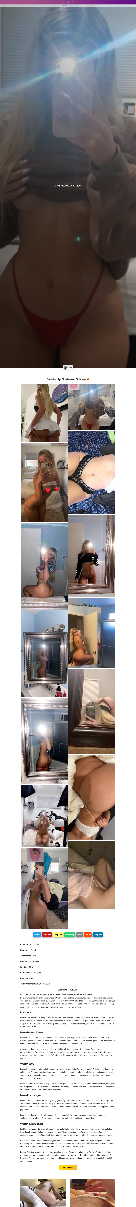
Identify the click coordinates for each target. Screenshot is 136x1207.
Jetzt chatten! (68, 1167)
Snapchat (58, 934)
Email (79, 934)
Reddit (88, 934)
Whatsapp (69, 934)
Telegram (97, 934)
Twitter (37, 934)
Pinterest (47, 934)
